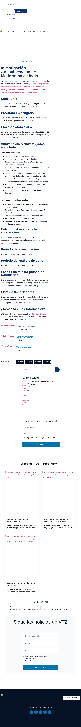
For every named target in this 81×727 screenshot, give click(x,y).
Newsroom (11, 14)
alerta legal (29, 303)
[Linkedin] (31, 712)
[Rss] (49, 712)
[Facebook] (45, 712)
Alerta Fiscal (51, 438)
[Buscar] (57, 369)
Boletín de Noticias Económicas (36, 656)
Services (11, 4)
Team (13, 9)
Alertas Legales (30, 658)
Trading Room (28, 438)
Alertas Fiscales (30, 661)
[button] (20, 362)
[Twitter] (40, 712)
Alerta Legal (40, 438)
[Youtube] (36, 712)
